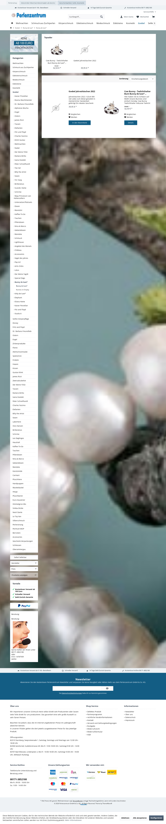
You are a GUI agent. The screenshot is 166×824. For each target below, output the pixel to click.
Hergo (15, 492)
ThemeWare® (107, 803)
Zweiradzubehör (19, 380)
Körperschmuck (19, 71)
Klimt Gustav (19, 140)
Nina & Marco (20, 226)
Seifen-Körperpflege (21, 319)
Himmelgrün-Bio (19, 504)
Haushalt (16, 442)
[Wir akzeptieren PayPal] (24, 605)
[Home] (12, 23)
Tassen (17, 124)
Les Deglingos (18, 438)
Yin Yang (18, 180)
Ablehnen (125, 818)
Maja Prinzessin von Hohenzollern (22, 197)
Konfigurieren (156, 818)
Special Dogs (19, 278)
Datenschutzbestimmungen (72, 693)
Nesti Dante (17, 512)
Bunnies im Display (22, 290)
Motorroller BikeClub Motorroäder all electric (38, 3)
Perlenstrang (18, 524)
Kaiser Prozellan (21, 96)
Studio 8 (17, 313)
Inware (15, 364)
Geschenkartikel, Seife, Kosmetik (71, 3)
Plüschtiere (17, 479)
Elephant (18, 297)
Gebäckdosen (20, 230)
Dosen (17, 206)
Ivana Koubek (20, 160)
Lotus (16, 270)
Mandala (18, 234)
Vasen (17, 176)
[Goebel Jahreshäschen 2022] (85, 49)
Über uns (129, 714)
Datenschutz (130, 717)
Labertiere (17, 422)
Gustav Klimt (18, 372)
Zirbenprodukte (19, 343)
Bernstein (17, 533)
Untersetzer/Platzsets (23, 202)
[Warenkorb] (153, 16)
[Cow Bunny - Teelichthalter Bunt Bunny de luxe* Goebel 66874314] (57, 49)
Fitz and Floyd (20, 309)
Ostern (17, 116)
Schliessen (17, 545)
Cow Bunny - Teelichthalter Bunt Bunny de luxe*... (57, 61)
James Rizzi (19, 120)
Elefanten (18, 128)
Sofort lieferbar (20, 557)
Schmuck (18, 238)
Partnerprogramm (94, 714)
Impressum (130, 720)
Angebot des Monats (22, 246)
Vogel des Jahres (21, 258)
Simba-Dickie (18, 508)
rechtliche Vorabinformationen (99, 717)
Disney (15, 323)
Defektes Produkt (94, 711)
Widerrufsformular (95, 732)
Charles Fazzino (20, 136)
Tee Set (17, 168)
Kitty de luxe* (20, 293)
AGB (89, 734)
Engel (16, 112)
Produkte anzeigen (19, 575)
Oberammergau (19, 549)
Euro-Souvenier (19, 500)
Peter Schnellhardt (22, 164)
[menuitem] (149, 11)
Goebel (15, 92)
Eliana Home (19, 301)
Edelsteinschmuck (20, 75)
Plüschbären (18, 496)
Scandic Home (20, 188)
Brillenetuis (19, 184)
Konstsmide (17, 471)
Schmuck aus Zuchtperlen (23, 67)
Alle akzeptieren (140, 818)
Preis (13, 569)
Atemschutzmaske (20, 352)
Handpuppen (18, 483)
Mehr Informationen (73, 820)
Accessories (17, 537)
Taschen (18, 218)
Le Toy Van (17, 516)
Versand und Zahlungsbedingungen (102, 723)
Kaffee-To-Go (19, 214)
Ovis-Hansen (18, 426)
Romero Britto (20, 156)
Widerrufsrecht (93, 729)
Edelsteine (17, 84)
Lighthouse (19, 242)
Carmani (16, 475)
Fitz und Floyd (20, 132)
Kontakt (90, 720)
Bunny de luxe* (21, 282)
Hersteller (15, 563)
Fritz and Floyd (19, 327)
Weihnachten (18, 63)
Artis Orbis (18, 266)
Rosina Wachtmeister (23, 100)
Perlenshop (12, 3)
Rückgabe (91, 726)
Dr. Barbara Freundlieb (24, 104)
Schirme (17, 192)
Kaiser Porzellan (21, 305)
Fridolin (16, 360)
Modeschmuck (18, 80)
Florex (15, 348)
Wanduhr (18, 210)
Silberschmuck (19, 520)
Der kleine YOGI (20, 152)
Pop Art (17, 262)
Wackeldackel (18, 487)
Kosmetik (16, 88)
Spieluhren (17, 356)
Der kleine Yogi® (21, 274)
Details (131, 123)
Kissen (15, 368)
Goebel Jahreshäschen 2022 (85, 60)
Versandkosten (78, 801)
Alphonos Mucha (21, 108)
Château (18, 250)
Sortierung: (124, 78)
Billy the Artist (20, 172)
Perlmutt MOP (18, 529)
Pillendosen (19, 222)
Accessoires (19, 254)
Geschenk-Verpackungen (23, 541)
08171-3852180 (18, 779)
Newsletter (129, 711)
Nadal (17, 148)
